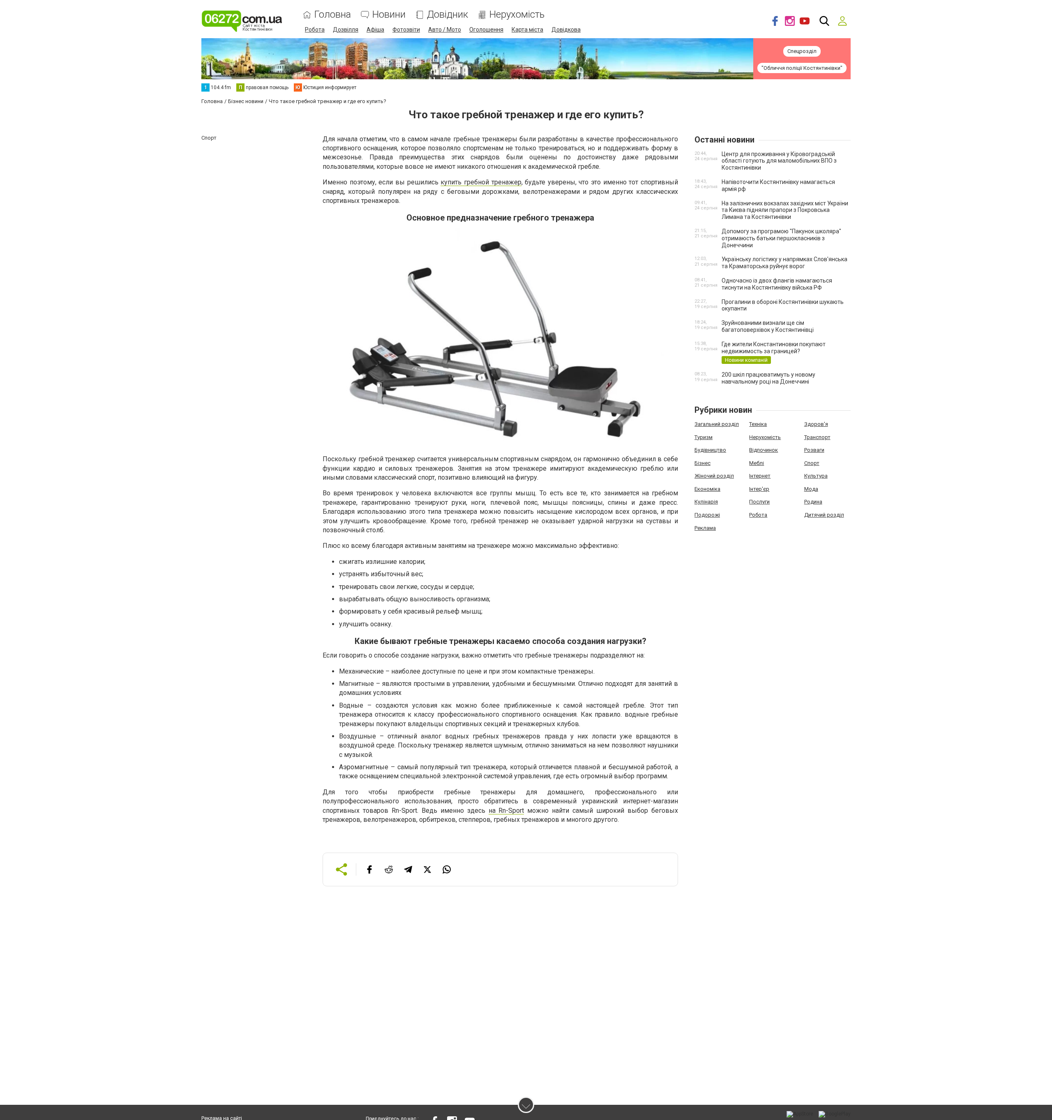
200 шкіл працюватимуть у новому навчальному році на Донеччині (768, 378)
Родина (813, 502)
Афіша (375, 29)
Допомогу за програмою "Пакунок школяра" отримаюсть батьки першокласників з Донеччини (781, 238)
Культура (816, 476)
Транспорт (817, 437)
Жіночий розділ (714, 476)
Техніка (758, 424)
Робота (315, 29)
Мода (811, 489)
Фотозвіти (406, 29)
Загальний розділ (716, 424)
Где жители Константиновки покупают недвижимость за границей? (774, 347)
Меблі (756, 463)
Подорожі (707, 515)
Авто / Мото (444, 29)
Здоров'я (816, 424)
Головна (332, 14)
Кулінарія (706, 502)
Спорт (811, 463)
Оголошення (486, 29)
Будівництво (710, 450)
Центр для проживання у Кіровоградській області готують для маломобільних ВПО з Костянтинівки (779, 161)
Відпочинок (763, 450)
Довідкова (566, 29)
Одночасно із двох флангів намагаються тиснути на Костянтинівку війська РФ (777, 284)
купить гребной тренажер (481, 182)
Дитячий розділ (824, 515)
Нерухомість (516, 14)
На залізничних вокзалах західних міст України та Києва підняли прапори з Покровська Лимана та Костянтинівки (785, 210)
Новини (389, 14)
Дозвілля (345, 29)
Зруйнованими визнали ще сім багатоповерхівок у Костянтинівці (768, 326)
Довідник (447, 14)
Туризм (703, 437)
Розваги (814, 450)
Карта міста (527, 29)
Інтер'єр (759, 489)
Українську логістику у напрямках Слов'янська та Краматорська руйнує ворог (784, 262)
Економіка (707, 489)
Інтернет (760, 476)
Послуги (759, 502)
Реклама (705, 528)
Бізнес (702, 463)
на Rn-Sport (506, 810)
